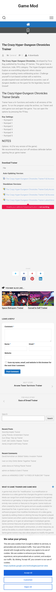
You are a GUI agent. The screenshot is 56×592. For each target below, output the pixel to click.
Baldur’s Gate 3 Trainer (19, 471)
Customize (28, 580)
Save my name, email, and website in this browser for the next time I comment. (28, 364)
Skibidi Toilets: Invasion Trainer (30, 456)
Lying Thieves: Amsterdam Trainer (15, 435)
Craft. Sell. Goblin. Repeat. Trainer (15, 441)
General (13, 55)
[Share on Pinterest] (32, 276)
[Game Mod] (28, 24)
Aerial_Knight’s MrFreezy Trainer (15, 444)
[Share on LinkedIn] (40, 276)
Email (32, 344)
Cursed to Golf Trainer (37, 308)
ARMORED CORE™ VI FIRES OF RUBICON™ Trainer (30, 475)
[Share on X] (15, 276)
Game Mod (28, 5)
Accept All (28, 573)
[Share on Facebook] (24, 276)
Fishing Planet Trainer (22, 466)
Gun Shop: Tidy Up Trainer (12, 438)
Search (5, 414)
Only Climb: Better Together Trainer (22, 461)
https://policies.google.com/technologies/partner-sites (26, 566)
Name (8, 344)
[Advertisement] (28, 238)
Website (8, 353)
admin (4, 471)
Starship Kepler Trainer (11, 432)
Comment (9, 327)
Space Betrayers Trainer (12, 308)
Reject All (28, 587)
